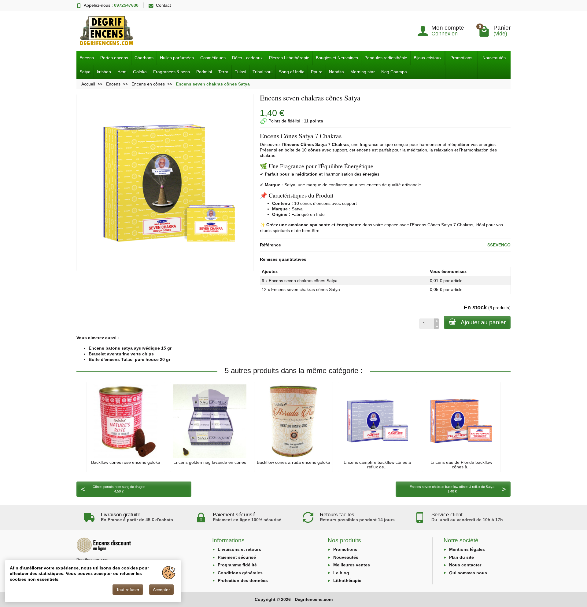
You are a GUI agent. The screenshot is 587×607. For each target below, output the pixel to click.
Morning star (362, 71)
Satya (84, 71)
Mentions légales (467, 549)
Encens (86, 57)
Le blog (341, 572)
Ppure (317, 71)
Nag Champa (394, 71)
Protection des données (243, 580)
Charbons (144, 57)
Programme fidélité (237, 564)
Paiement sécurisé (237, 557)
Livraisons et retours (239, 549)
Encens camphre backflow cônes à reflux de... (377, 464)
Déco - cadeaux (247, 57)
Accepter (161, 589)
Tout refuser (127, 589)
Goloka (140, 71)
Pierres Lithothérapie (289, 57)
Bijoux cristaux (427, 57)
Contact (163, 5)
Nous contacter (465, 564)
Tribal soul (262, 71)
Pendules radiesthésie (385, 57)
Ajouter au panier (483, 322)
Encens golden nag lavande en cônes (209, 462)
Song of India (292, 71)
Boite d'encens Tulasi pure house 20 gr (129, 359)
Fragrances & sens (171, 71)
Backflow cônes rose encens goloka (125, 462)
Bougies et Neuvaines (337, 57)
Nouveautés (494, 57)
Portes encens (114, 57)
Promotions (461, 57)
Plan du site (461, 557)
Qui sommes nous (468, 572)
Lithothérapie (347, 580)
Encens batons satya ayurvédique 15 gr (130, 348)
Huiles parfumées (177, 57)
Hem (122, 71)
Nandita (336, 71)
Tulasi (240, 71)
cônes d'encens (315, 203)
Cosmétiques (213, 57)
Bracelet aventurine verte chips (121, 353)
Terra (223, 71)
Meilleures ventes (351, 564)
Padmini (204, 71)
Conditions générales (240, 572)
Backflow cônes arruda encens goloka (293, 462)
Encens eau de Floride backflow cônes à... (461, 464)
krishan (104, 71)
